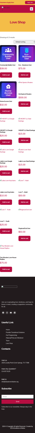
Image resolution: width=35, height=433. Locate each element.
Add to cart (6, 75)
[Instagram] (7, 312)
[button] (31, 8)
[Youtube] (11, 312)
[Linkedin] (14, 312)
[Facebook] (3, 312)
